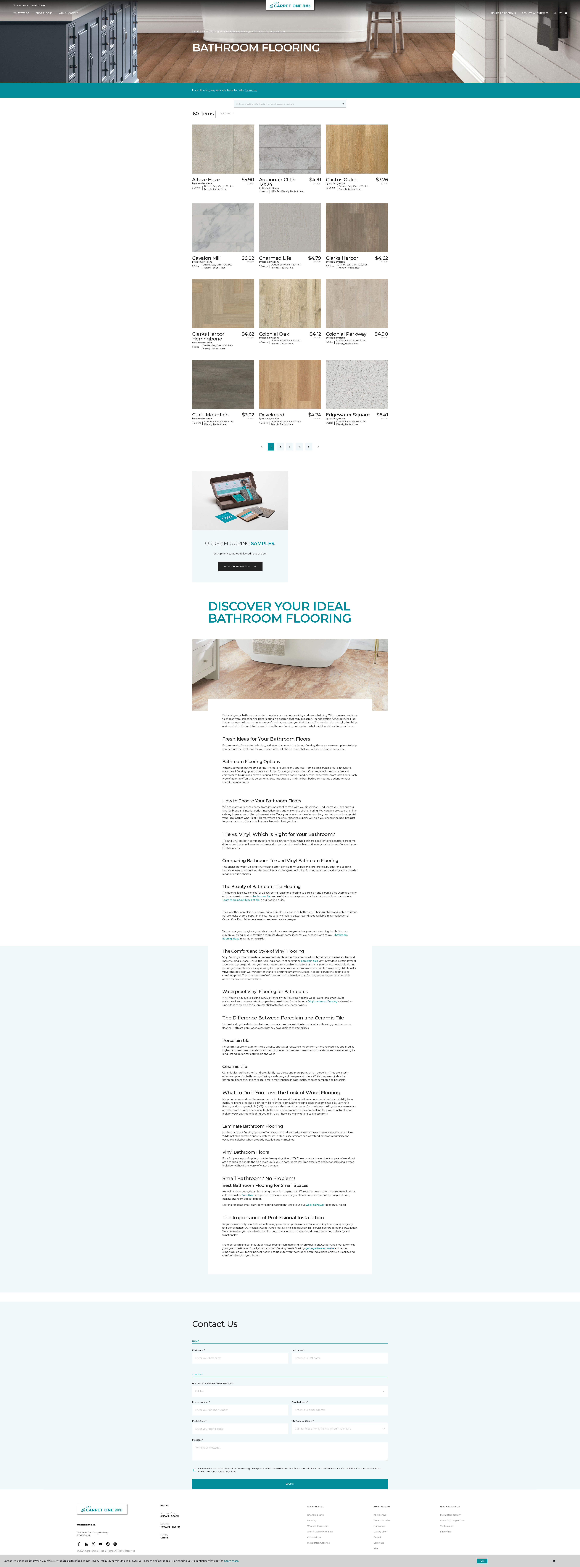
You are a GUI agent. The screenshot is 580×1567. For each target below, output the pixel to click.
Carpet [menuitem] (377, 1537)
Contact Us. (251, 90)
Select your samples (237, 566)
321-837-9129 (38, 5)
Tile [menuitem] (376, 1548)
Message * (197, 1440)
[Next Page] (318, 446)
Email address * (300, 1402)
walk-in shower (315, 1204)
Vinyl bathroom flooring (322, 1001)
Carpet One (198, 31)
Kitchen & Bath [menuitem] (315, 1515)
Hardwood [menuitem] (379, 1526)
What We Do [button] (21, 13)
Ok (482, 1560)
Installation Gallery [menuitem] (450, 1515)
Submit (290, 1483)
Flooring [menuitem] (311, 1520)
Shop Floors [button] (44, 13)
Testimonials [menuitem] (447, 1526)
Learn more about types (237, 900)
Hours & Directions (503, 13)
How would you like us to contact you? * (213, 1383)
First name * (198, 1350)
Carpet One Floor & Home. (99, 1550)
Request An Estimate (535, 13)
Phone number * (201, 1402)
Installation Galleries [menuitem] (318, 1542)
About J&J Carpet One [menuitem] (452, 1520)
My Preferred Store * (302, 1421)
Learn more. (231, 1560)
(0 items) (566, 13)
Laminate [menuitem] (379, 1542)
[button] (555, 13)
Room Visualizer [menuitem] (382, 1520)
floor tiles (247, 1195)
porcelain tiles (309, 961)
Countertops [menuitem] (314, 1537)
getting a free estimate (319, 1248)
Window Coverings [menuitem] (317, 1526)
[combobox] (287, 104)
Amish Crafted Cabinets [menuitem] (320, 1531)
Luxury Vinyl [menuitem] (380, 1531)
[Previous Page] (261, 446)
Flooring (214, 31)
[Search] (343, 104)
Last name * (298, 1350)
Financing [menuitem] (445, 1531)
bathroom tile (261, 896)
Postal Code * (199, 1421)
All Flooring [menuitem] (380, 1515)
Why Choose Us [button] (68, 13)
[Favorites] (560, 13)
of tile (255, 900)
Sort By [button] (225, 113)
